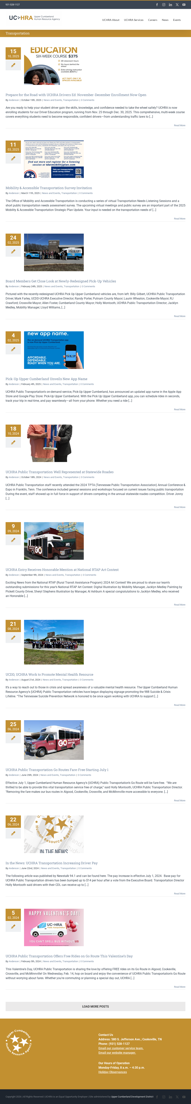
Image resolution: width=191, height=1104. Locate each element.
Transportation (71, 100)
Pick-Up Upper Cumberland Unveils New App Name (46, 379)
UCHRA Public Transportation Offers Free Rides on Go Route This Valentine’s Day (69, 956)
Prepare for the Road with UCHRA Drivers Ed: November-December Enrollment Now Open (76, 95)
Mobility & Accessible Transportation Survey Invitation (49, 188)
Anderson (14, 100)
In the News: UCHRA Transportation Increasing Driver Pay (52, 863)
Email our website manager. (117, 1052)
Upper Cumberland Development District (132, 1096)
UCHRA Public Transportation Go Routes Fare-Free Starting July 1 (57, 769)
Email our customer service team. (121, 1048)
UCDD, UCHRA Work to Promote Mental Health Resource (49, 674)
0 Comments (87, 100)
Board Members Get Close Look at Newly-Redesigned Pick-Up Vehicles (61, 281)
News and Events (53, 100)
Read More (179, 125)
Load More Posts (95, 1006)
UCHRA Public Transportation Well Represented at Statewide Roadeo (60, 472)
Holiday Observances (112, 1072)
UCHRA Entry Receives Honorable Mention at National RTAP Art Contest (62, 569)
